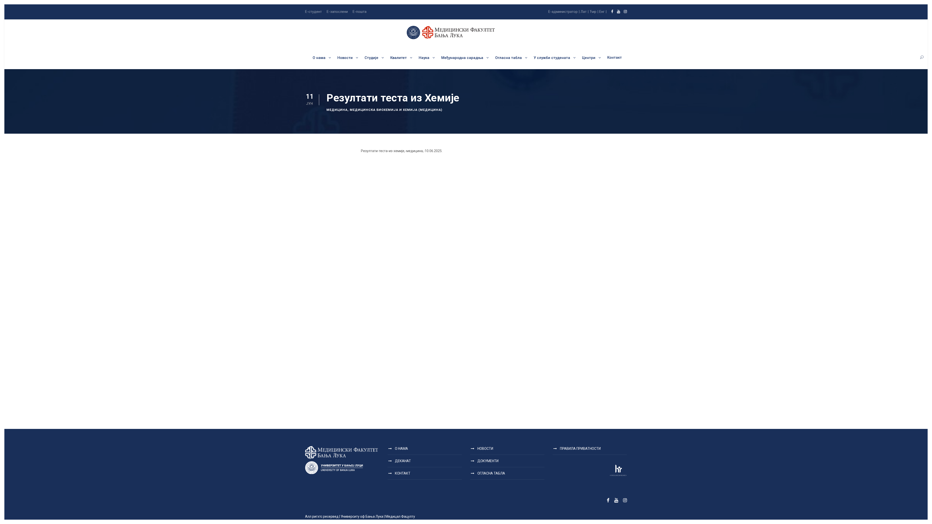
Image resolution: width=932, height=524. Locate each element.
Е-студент (313, 11)
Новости (345, 58)
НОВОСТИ (485, 448)
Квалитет (398, 58)
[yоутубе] (618, 11)
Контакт (614, 57)
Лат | (585, 11)
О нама (319, 58)
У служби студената (552, 58)
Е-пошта (359, 11)
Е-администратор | (564, 11)
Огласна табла (508, 58)
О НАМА (401, 448)
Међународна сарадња (462, 58)
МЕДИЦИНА (337, 110)
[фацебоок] (612, 11)
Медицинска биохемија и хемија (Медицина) (396, 110)
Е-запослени (337, 11)
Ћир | (594, 11)
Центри (588, 58)
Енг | (603, 11)
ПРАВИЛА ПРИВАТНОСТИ (580, 448)
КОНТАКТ (402, 473)
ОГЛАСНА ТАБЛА (491, 473)
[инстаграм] (625, 11)
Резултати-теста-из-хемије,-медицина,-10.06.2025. (401, 151)
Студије (371, 58)
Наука (424, 58)
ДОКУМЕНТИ (488, 461)
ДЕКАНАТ (403, 461)
